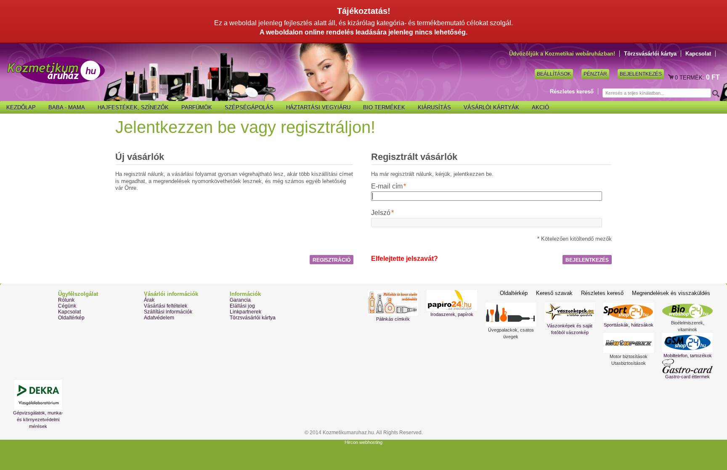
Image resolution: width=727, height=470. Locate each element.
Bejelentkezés (641, 74)
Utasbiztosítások (628, 363)
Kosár (671, 77)
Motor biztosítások (628, 356)
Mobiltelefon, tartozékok (687, 355)
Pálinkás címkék (393, 318)
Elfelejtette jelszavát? (404, 258)
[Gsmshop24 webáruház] (687, 342)
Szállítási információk (168, 312)
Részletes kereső (572, 91)
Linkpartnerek (245, 312)
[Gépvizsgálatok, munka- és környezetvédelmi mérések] (38, 394)
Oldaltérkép (71, 318)
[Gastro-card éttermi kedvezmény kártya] (687, 366)
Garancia (240, 300)
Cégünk (67, 306)
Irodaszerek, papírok (451, 314)
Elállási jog (242, 306)
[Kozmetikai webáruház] (56, 70)
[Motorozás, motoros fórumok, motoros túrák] (628, 343)
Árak (149, 300)
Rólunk (66, 300)
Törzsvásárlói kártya (650, 53)
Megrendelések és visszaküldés (671, 293)
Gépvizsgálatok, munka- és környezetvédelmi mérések (38, 419)
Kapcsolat (698, 53)
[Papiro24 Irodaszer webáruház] (452, 300)
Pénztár (595, 74)
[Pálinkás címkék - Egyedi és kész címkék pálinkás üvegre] (393, 303)
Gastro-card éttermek (687, 376)
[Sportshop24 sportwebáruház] (628, 312)
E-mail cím (387, 186)
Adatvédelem (159, 318)
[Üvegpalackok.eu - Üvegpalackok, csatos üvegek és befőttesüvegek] (511, 315)
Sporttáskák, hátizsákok (628, 324)
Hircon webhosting (363, 442)
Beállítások (554, 74)
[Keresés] (715, 93)
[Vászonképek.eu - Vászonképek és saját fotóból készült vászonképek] (569, 312)
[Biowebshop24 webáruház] (687, 311)
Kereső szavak (554, 293)
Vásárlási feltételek (165, 306)
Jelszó (380, 212)
